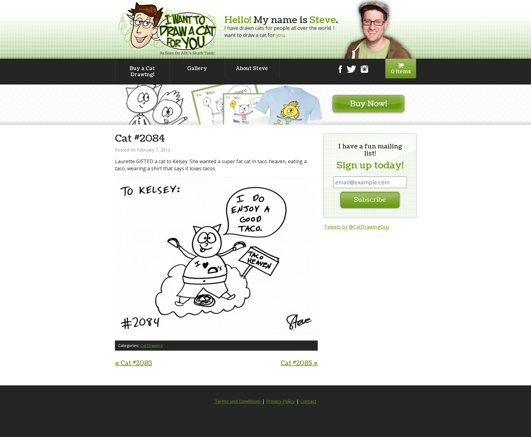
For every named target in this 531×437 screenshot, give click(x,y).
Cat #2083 (133, 363)
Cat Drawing (151, 345)
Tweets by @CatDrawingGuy (356, 226)
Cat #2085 (299, 363)
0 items (401, 71)
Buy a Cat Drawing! (142, 71)
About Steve (252, 68)
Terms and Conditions (237, 401)
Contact (308, 401)
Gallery (197, 68)
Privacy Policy (280, 401)
